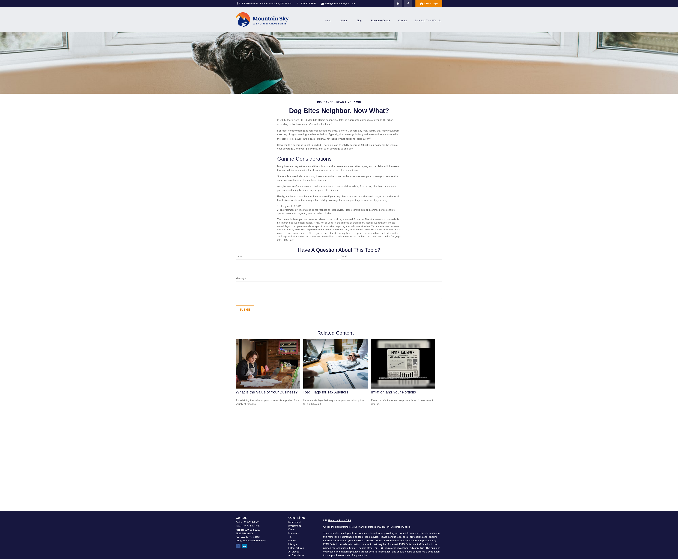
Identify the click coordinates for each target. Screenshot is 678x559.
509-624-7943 (308, 3)
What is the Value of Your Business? (267, 392)
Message (241, 278)
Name (239, 256)
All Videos (293, 551)
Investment (294, 525)
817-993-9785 (252, 526)
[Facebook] (408, 3)
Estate (291, 529)
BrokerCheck (402, 526)
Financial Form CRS (339, 520)
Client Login (431, 3)
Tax (290, 536)
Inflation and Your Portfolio (393, 392)
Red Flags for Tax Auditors (325, 392)
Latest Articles (296, 547)
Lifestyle (293, 544)
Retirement (294, 522)
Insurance (293, 533)
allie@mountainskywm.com (340, 3)
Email (344, 256)
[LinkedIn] (398, 3)
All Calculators (296, 555)
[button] (328, 20)
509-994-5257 (252, 529)
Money (292, 540)
